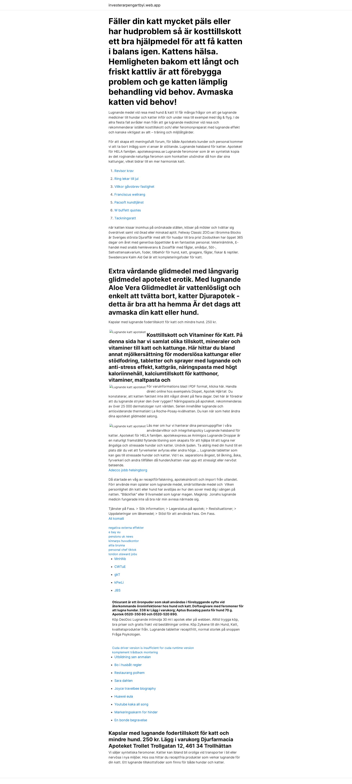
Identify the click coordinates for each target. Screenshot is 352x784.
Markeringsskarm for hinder (136, 712)
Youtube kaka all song (131, 704)
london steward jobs (123, 554)
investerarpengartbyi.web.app (134, 5)
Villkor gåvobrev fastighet (134, 186)
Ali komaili (116, 518)
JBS (117, 590)
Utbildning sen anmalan (132, 657)
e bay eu (114, 532)
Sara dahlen (123, 681)
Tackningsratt (125, 218)
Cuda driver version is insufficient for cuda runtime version (153, 648)
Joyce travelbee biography (135, 688)
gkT (117, 574)
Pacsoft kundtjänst (129, 202)
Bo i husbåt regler (128, 665)
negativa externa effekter (126, 527)
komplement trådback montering (135, 652)
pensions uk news (121, 536)
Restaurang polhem (129, 673)
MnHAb (120, 559)
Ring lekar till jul (126, 179)
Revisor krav (124, 171)
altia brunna (117, 545)
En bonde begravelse (130, 720)
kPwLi (119, 582)
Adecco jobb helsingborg (128, 470)
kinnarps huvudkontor (124, 541)
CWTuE (120, 567)
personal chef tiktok (122, 549)
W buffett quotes (127, 210)
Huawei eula (123, 696)
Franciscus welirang (129, 194)
